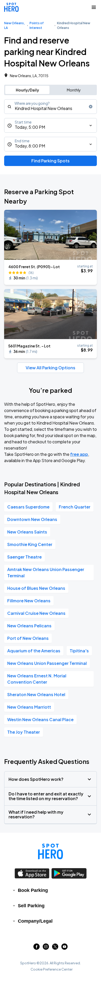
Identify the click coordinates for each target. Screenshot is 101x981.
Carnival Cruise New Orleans (36, 613)
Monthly (74, 90)
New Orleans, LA (14, 25)
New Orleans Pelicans (29, 625)
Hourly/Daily (27, 90)
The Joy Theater (23, 732)
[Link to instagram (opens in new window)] (46, 948)
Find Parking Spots (50, 160)
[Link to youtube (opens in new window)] (64, 948)
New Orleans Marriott (29, 707)
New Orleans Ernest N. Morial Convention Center (36, 679)
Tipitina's (79, 650)
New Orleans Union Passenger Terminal (47, 663)
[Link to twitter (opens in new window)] (55, 948)
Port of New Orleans (28, 638)
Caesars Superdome (28, 507)
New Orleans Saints (27, 532)
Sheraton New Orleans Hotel (36, 694)
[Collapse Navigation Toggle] (94, 7)
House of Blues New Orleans (36, 588)
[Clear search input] (91, 107)
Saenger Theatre (24, 557)
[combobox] (50, 106)
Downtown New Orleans (32, 519)
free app (79, 454)
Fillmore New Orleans (29, 600)
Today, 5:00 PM (30, 127)
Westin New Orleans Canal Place (40, 719)
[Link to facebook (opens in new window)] (36, 948)
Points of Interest (37, 25)
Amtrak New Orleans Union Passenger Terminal (45, 572)
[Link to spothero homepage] (50, 851)
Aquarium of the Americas (33, 650)
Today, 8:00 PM (30, 146)
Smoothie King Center (29, 544)
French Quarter (74, 507)
